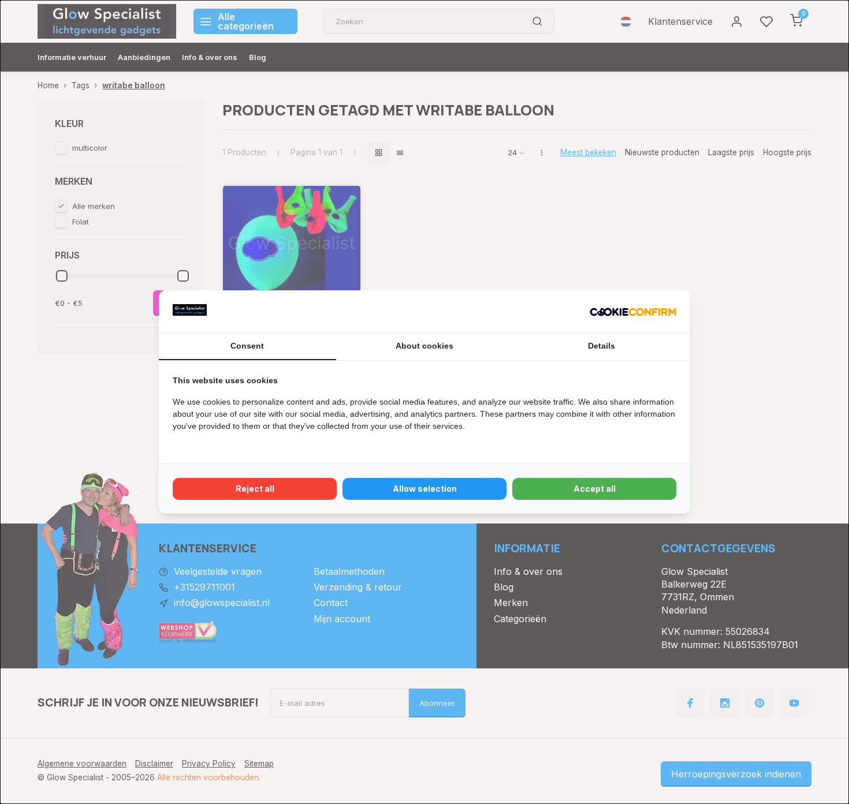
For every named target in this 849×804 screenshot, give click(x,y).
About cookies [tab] (424, 345)
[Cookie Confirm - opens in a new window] (633, 311)
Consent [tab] (247, 345)
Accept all (595, 488)
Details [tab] (601, 345)
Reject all (255, 488)
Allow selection (425, 488)
